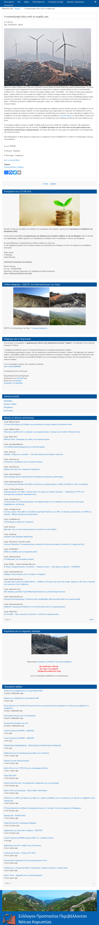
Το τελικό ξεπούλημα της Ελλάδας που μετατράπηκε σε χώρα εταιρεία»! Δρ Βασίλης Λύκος (38, 424)
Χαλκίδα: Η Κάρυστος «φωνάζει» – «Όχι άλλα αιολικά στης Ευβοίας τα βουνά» (33, 454)
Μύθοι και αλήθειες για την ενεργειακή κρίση (20, 552)
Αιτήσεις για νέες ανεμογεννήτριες (16, 761)
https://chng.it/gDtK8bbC (12, 366)
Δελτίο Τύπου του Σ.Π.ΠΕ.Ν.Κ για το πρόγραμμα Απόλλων (26, 768)
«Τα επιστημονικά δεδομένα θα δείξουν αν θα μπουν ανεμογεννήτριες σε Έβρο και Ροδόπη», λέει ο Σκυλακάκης (46, 484)
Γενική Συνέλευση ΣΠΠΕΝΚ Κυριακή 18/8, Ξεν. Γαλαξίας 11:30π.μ (29, 838)
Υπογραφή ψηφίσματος (39, 328)
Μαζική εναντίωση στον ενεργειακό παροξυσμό (21, 469)
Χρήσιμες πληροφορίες (75, 2)
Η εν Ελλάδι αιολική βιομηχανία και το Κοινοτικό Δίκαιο (24, 447)
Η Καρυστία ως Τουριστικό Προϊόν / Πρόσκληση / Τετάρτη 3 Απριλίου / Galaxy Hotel (35, 868)
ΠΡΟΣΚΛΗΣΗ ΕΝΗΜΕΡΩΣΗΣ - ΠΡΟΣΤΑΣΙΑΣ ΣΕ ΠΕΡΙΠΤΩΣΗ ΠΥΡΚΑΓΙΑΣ (32, 746)
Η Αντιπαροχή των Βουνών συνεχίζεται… (19, 522)
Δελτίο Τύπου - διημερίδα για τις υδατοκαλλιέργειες (23, 875)
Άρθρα (26, 2)
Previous (4, 899)
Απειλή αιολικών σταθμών (14, 167)
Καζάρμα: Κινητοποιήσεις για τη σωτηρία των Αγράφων (25, 574)
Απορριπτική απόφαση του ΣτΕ (16, 723)
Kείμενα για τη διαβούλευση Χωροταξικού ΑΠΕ (21, 698)
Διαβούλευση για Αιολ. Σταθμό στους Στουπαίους (22, 845)
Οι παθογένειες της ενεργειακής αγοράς (19, 559)
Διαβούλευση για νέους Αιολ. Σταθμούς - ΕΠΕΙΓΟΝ (23, 830)
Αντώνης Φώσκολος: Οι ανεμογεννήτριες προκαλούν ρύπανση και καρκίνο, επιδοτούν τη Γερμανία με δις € (44, 544)
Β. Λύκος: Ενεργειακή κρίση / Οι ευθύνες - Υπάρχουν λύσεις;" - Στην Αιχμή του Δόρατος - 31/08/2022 (42, 567)
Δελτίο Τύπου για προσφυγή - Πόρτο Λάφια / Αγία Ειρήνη (25, 790)
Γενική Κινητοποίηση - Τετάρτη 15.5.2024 (19, 853)
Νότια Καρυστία (38, 2)
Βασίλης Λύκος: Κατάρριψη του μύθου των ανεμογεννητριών (27, 439)
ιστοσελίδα (20, 378)
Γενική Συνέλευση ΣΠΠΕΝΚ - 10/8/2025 (19, 731)
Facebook (18, 381)
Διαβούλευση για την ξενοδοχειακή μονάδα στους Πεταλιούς (26, 753)
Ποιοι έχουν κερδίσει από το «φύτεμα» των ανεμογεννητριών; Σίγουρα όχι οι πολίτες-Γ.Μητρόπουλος (42, 432)
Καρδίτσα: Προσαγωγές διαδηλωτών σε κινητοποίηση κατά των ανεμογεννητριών (34, 607)
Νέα (19, 2)
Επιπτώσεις (8, 410)
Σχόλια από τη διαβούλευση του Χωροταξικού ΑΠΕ (23, 691)
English (53, 184)
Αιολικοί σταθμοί (10, 404)
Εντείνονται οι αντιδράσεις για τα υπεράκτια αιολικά (23, 462)
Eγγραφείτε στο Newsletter (13, 383)
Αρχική (17, 9)
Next (94, 899)
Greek (45, 184)
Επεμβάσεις (8, 407)
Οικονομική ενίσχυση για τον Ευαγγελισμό (20, 716)
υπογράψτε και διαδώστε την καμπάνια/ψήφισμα (54, 662)
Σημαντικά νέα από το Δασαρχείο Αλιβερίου (20, 823)
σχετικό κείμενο (66, 115)
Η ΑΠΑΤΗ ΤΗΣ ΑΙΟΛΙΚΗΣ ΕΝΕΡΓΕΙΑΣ (18, 537)
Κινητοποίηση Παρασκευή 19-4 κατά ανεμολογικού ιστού (25, 860)
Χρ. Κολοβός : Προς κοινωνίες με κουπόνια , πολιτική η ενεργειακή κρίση (31, 614)
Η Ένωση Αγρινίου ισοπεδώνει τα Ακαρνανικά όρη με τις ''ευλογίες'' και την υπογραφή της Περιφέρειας (42, 808)
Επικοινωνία (8, 5)
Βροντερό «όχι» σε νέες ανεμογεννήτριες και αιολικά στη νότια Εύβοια (30, 529)
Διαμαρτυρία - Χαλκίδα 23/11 (15, 815)
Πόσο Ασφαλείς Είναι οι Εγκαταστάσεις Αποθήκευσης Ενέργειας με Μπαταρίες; (33, 477)
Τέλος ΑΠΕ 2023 (10, 775)
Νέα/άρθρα (8, 401)
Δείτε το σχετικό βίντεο (12, 160)
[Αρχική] (10, 919)
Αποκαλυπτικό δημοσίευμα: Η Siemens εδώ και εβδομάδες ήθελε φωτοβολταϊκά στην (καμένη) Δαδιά (42, 599)
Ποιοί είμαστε (9, 2)
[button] (95, 1)
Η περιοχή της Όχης (55, 2)
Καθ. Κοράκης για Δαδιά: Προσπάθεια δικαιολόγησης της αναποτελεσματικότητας (34, 592)
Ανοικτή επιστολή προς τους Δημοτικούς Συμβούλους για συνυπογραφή (31, 783)
